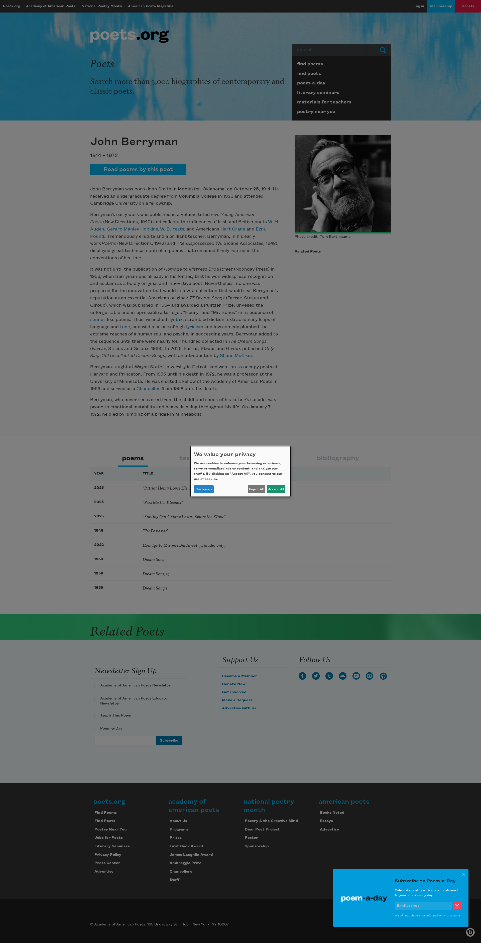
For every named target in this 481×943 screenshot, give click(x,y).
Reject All (256, 489)
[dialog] (240, 471)
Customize (203, 489)
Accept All (276, 489)
